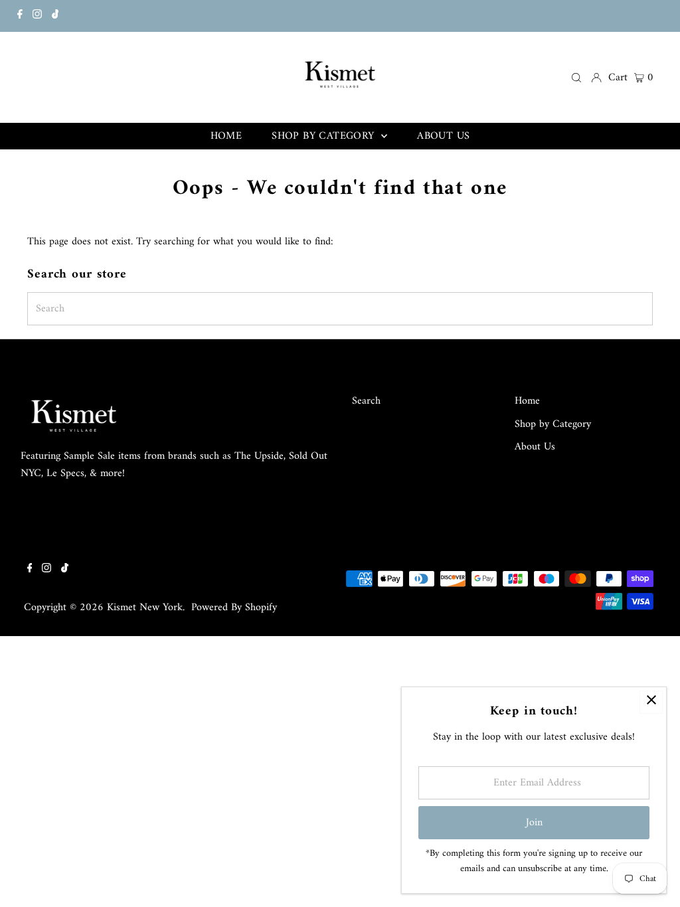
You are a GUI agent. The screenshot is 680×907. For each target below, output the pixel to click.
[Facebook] (20, 16)
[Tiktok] (55, 16)
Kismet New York (145, 607)
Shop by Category (553, 424)
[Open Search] (576, 77)
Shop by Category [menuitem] (325, 136)
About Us (535, 447)
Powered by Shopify (234, 607)
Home (527, 401)
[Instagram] (37, 16)
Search (366, 401)
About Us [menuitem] (443, 136)
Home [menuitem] (226, 136)
